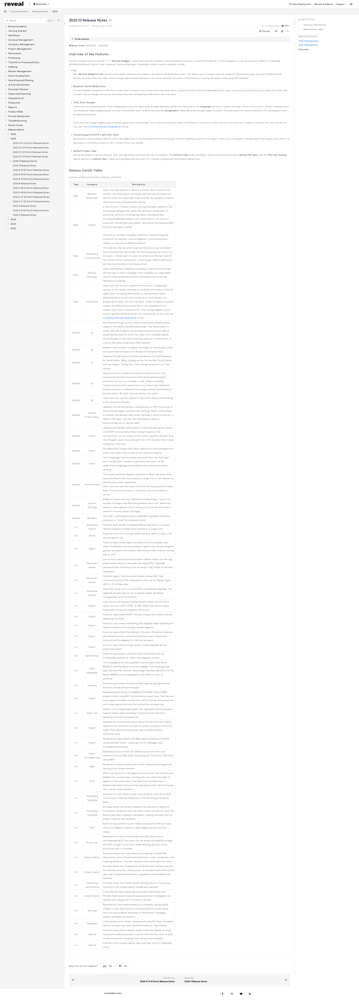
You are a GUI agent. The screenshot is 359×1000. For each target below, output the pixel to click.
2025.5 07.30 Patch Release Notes (31, 197)
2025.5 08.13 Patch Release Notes (31, 188)
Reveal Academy (17, 26)
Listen (286, 26)
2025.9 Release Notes (24, 165)
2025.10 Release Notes (25, 161)
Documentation (19, 11)
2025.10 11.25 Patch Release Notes (31, 147)
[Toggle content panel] (294, 22)
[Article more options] (288, 31)
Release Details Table (313, 29)
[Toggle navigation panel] (64, 23)
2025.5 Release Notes (24, 206)
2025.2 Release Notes (24, 215)
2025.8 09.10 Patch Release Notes (31, 174)
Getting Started (17, 31)
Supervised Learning (19, 93)
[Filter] (58, 20)
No (125, 966)
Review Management (20, 71)
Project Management (20, 49)
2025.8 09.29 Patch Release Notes (31, 170)
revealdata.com (113, 993)
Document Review (18, 89)
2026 (13, 134)
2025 (55, 11)
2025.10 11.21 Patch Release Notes (30, 152)
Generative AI (15, 98)
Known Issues (15, 125)
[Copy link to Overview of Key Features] (113, 54)
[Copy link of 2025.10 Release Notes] (110, 20)
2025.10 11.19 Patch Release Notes (30, 156)
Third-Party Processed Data (23, 62)
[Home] (14, 4)
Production (14, 102)
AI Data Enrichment (19, 84)
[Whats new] (351, 4)
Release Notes (40, 11)
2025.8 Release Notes (24, 183)
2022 (13, 228)
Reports (12, 107)
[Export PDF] (282, 31)
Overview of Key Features (315, 25)
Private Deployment (19, 116)
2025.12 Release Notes (309, 41)
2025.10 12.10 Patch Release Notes (31, 143)
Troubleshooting (17, 120)
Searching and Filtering (20, 80)
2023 (13, 224)
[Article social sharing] (276, 31)
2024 (13, 219)
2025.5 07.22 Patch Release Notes (31, 201)
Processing (14, 58)
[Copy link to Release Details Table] (106, 170)
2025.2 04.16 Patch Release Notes (31, 210)
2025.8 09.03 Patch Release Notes (31, 179)
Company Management (21, 44)
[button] (29, 20)
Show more (303, 49)
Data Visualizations (19, 75)
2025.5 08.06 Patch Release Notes (31, 192)
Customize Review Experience (104, 126)
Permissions (14, 53)
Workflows (14, 35)
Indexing (13, 66)
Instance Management (20, 40)
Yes (110, 966)
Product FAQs (15, 111)
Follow (266, 31)
